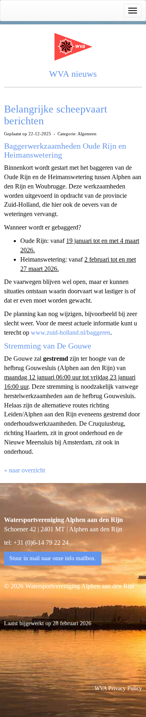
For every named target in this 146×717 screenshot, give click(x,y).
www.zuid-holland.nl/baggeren (70, 332)
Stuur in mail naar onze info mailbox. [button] (52, 558)
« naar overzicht (24, 470)
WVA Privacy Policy (118, 688)
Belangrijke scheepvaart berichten (55, 115)
